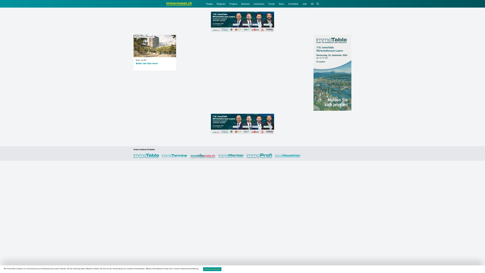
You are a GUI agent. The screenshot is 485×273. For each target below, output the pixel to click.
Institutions (259, 3)
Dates (281, 3)
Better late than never (147, 63)
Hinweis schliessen (212, 269)
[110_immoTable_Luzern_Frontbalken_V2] (242, 22)
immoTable (293, 3)
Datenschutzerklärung (189, 269)
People (209, 3)
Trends (271, 3)
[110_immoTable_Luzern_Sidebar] (332, 73)
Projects (233, 3)
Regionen (221, 3)
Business (245, 3)
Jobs (304, 3)
